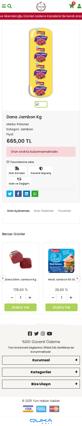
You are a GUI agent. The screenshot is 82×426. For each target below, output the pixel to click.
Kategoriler (41, 372)
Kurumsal (41, 360)
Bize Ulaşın (41, 384)
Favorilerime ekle (22, 162)
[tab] (18, 211)
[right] (77, 278)
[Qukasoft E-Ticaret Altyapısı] (41, 421)
